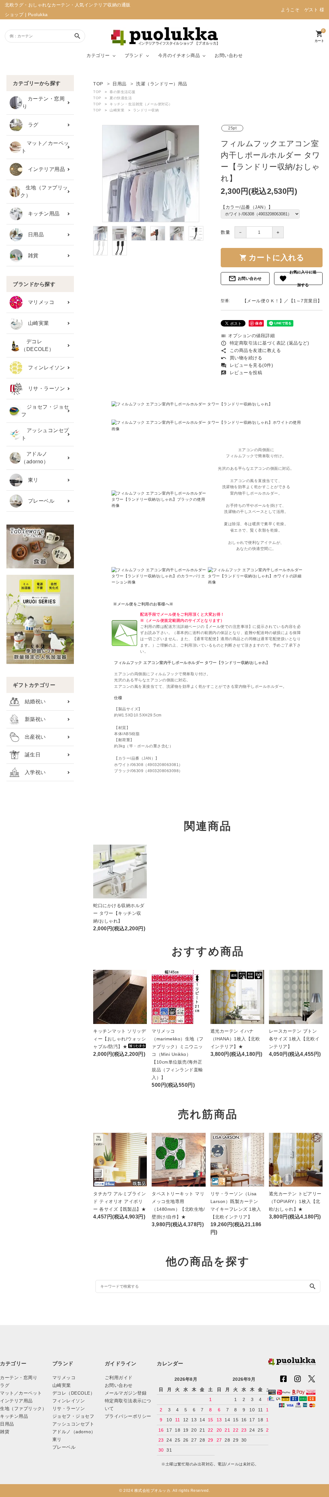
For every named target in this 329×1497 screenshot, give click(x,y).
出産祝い (32, 737)
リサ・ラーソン (43, 388)
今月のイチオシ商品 (179, 55)
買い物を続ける (241, 357)
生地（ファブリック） (44, 191)
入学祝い (32, 772)
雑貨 (30, 255)
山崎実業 (35, 323)
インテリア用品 (43, 169)
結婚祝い (32, 701)
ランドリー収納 (146, 110)
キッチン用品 (41, 213)
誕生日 (29, 754)
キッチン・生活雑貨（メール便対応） (141, 104)
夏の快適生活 (121, 98)
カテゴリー (98, 55)
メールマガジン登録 (126, 1393)
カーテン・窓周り (43, 102)
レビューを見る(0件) (247, 365)
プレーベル (38, 501)
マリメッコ (38, 302)
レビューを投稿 (241, 372)
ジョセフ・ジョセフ (45, 410)
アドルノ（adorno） (35, 457)
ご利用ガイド (119, 1377)
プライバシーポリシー (128, 1416)
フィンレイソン (43, 367)
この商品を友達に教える (251, 350)
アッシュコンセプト (45, 434)
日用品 (33, 234)
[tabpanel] (150, 173)
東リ (30, 480)
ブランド (134, 55)
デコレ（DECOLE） (37, 345)
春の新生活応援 (123, 92)
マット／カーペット (45, 147)
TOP (97, 92)
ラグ (30, 125)
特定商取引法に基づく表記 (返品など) (265, 343)
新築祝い (32, 719)
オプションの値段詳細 (248, 335)
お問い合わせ (229, 55)
